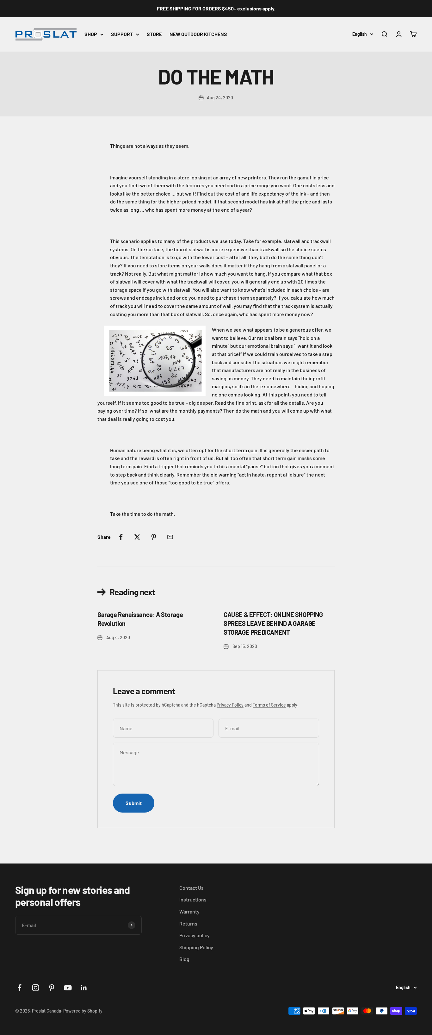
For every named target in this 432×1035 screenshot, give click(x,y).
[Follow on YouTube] (68, 987)
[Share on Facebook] (120, 537)
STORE (154, 34)
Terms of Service (269, 705)
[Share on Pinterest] (153, 537)
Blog (184, 959)
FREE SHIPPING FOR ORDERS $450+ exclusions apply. (216, 8)
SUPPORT (122, 34)
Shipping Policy (196, 947)
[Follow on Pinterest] (51, 987)
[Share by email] (170, 537)
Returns (188, 923)
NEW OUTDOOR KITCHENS (198, 34)
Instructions (193, 899)
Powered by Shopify (82, 1010)
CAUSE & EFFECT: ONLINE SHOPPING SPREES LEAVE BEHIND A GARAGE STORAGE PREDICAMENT (273, 623)
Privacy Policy (230, 705)
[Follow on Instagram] (35, 987)
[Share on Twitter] (137, 537)
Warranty (189, 911)
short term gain (240, 450)
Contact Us (191, 888)
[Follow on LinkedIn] (84, 987)
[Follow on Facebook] (19, 987)
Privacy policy (194, 935)
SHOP (90, 34)
